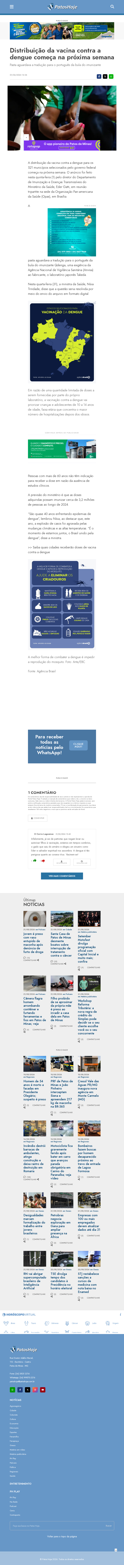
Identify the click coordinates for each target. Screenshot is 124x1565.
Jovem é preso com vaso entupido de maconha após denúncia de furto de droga (33, 943)
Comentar (38, 818)
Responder (62, 863)
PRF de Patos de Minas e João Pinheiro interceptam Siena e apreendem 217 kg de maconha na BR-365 (62, 1094)
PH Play (13, 1458)
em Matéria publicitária (87, 932)
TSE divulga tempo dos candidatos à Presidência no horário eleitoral (61, 1281)
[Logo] (62, 6)
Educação (14, 1427)
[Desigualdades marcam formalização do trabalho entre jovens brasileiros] (34, 1200)
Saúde (12, 1476)
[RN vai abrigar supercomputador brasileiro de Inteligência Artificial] (34, 1258)
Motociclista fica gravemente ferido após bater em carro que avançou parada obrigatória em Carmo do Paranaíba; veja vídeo (62, 1162)
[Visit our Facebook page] (20, 1389)
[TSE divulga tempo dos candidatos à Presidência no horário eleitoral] (62, 1258)
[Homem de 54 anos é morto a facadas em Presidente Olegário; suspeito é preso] (34, 1063)
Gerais (12, 1445)
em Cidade (67, 929)
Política (13, 1467)
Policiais (13, 1462)
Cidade (13, 1410)
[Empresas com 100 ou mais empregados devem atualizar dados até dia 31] (89, 1200)
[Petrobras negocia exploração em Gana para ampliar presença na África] (62, 1200)
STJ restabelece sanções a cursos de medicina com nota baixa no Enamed (88, 1283)
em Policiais (40, 929)
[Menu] (12, 7)
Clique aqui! (78, 745)
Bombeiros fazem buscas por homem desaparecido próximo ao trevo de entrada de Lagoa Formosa (89, 1158)
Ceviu (12, 1510)
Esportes (13, 1432)
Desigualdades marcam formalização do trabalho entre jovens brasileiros (34, 1224)
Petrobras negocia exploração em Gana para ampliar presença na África (60, 1226)
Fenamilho (14, 1436)
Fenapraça (14, 1441)
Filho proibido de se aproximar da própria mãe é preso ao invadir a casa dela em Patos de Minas (61, 1009)
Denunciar (82, 863)
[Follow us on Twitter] (27, 1389)
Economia (14, 1423)
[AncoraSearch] (112, 6)
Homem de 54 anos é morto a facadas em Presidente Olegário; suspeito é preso (34, 1090)
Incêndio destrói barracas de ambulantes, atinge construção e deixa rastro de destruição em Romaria (34, 1158)
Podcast (13, 1506)
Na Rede (13, 1501)
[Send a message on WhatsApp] (12, 1389)
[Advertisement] (62, 1558)
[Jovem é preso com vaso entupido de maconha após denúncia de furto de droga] (34, 918)
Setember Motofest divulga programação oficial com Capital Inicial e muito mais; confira (88, 949)
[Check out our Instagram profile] (35, 1389)
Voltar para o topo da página (62, 1536)
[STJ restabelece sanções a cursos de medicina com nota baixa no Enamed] (89, 1258)
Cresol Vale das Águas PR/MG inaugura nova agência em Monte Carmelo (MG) (88, 1090)
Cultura (13, 1419)
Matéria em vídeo (17, 1449)
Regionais (14, 1471)
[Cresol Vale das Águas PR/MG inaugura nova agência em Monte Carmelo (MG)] (89, 1063)
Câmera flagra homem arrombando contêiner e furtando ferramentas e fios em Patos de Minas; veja (34, 1011)
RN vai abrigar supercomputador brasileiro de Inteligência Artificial (35, 1281)
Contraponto (15, 1515)
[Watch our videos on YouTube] (42, 1389)
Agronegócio (15, 1406)
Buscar (109, 1525)
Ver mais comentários (62, 876)
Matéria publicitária (18, 1454)
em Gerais (40, 1211)
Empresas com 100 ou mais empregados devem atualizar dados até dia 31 (89, 1222)
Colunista (14, 1414)
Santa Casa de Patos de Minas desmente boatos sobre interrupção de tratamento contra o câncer (61, 945)
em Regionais (29, 1077)
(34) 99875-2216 (27, 1377)
